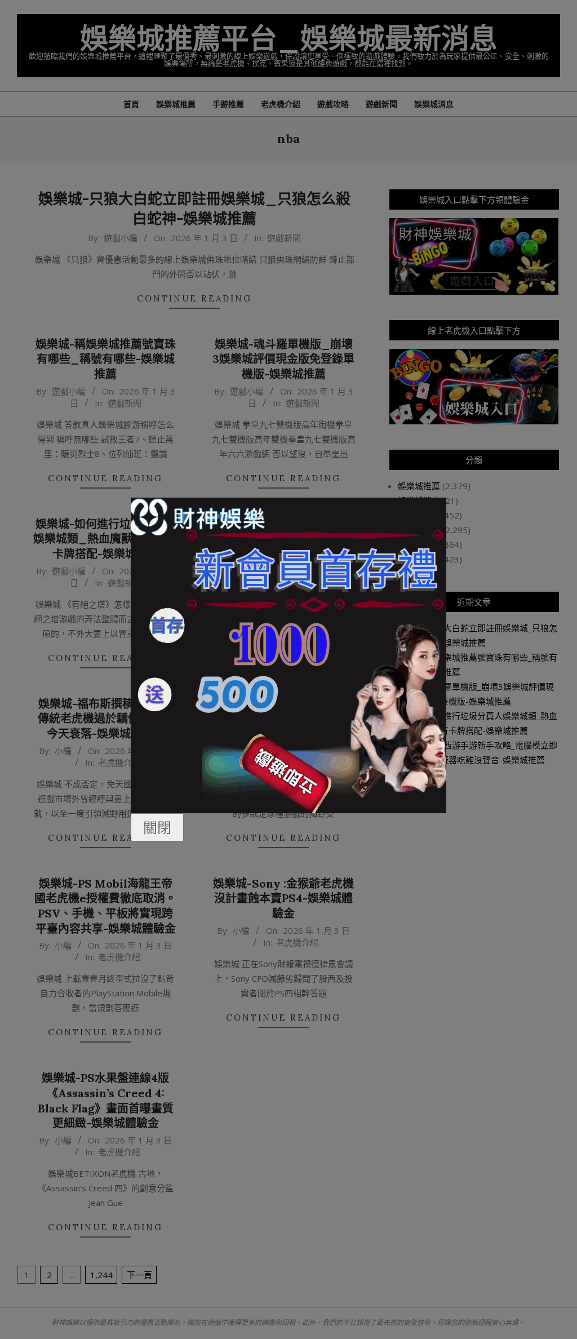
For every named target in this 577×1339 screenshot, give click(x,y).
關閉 (157, 827)
